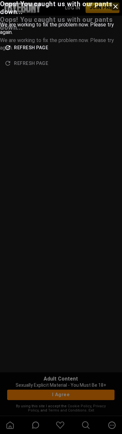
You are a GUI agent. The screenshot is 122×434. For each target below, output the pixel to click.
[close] (115, 6)
